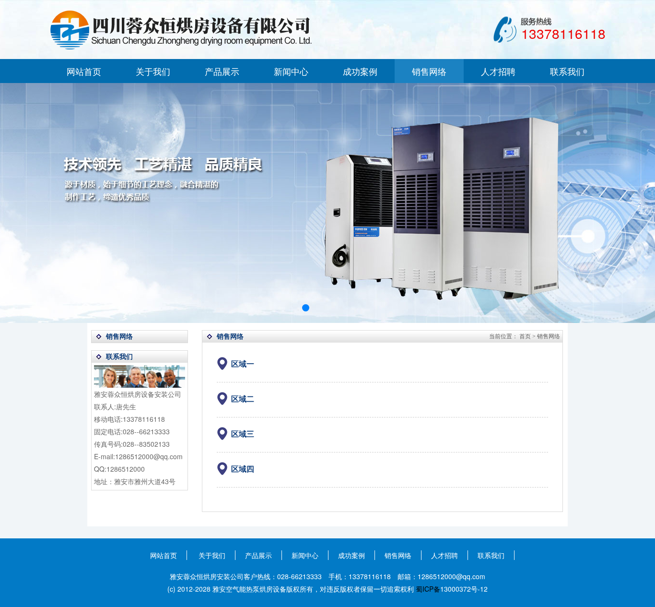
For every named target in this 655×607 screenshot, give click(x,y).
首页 (525, 336)
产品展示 (222, 71)
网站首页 (84, 71)
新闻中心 (291, 71)
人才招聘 (498, 71)
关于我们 (153, 71)
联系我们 (567, 71)
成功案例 (360, 71)
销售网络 (429, 71)
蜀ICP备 (428, 589)
